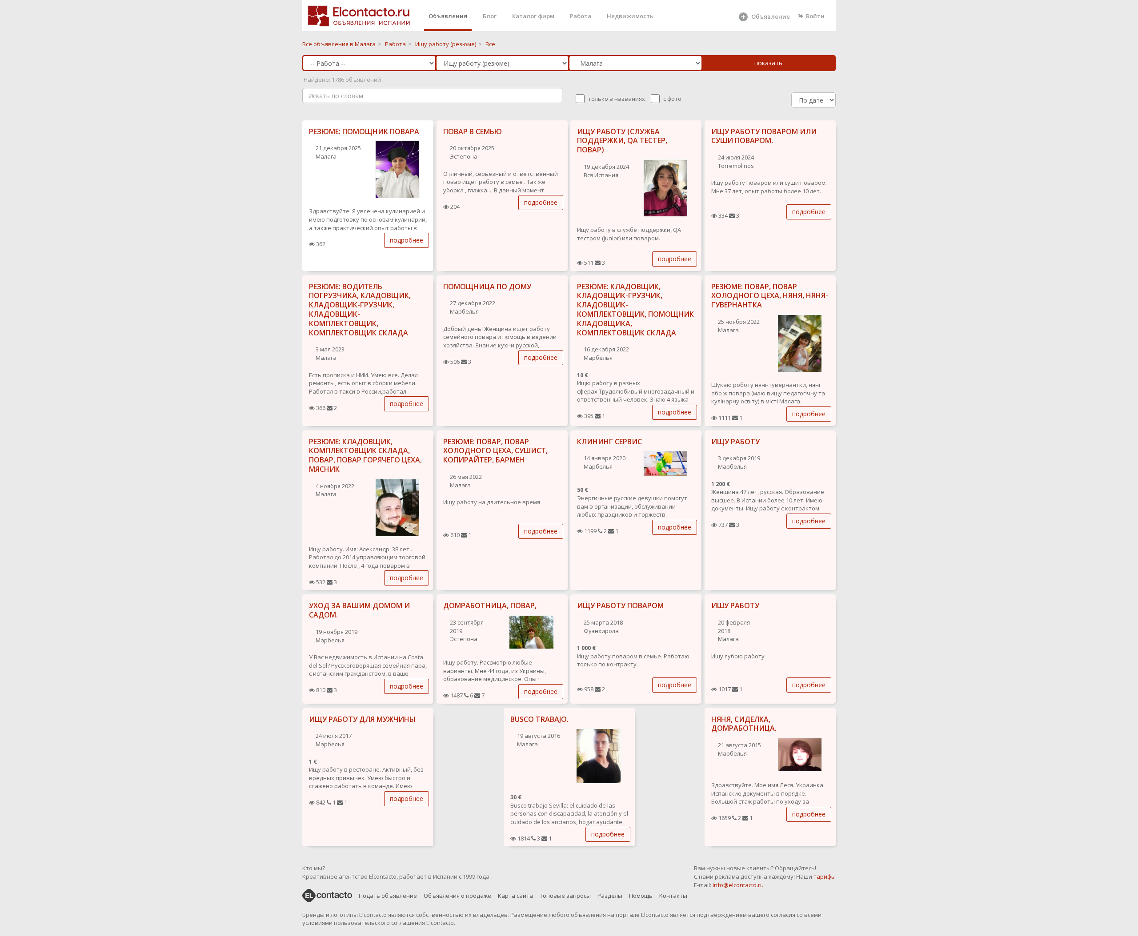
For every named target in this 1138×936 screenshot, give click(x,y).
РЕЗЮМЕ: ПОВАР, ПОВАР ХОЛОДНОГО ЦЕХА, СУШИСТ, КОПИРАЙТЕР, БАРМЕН (495, 451)
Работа (580, 16)
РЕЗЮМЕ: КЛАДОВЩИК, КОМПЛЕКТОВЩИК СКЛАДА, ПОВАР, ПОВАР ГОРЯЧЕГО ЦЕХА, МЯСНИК (365, 455)
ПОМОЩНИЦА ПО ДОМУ (487, 286)
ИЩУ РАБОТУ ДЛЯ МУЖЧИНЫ (362, 719)
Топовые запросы (565, 896)
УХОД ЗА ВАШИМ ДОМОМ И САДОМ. (359, 610)
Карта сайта (515, 896)
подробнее (406, 240)
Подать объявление (388, 896)
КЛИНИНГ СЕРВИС (609, 441)
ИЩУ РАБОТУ (735, 441)
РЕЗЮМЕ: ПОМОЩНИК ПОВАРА (364, 131)
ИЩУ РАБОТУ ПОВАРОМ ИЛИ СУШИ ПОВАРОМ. (764, 136)
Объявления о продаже (457, 896)
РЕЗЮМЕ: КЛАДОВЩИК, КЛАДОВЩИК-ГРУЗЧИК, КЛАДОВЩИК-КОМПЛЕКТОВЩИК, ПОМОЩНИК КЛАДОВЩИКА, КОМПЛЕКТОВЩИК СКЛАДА (635, 310)
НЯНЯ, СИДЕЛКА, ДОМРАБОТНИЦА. (744, 723)
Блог (490, 16)
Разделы (609, 896)
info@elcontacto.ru (738, 885)
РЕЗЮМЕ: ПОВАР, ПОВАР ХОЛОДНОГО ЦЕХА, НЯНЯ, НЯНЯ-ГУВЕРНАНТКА (769, 296)
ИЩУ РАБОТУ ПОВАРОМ (620, 605)
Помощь (641, 896)
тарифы (824, 876)
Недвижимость (630, 16)
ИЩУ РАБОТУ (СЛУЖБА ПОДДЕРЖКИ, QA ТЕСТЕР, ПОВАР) (622, 141)
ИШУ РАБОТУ (735, 605)
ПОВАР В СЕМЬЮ (472, 131)
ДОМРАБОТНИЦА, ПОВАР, (490, 605)
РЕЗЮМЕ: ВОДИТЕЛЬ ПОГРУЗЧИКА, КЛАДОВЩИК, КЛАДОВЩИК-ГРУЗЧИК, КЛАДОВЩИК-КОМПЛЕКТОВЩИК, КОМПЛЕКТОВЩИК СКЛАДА (360, 310)
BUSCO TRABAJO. (539, 719)
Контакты (673, 896)
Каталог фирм (533, 16)
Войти (815, 16)
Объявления (448, 16)
